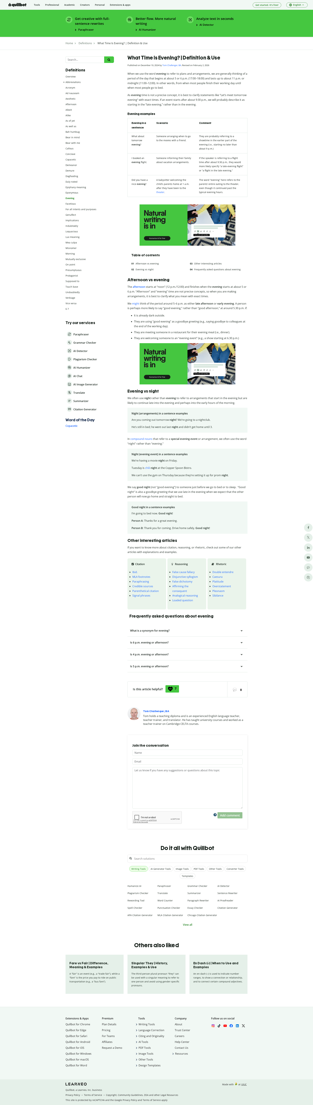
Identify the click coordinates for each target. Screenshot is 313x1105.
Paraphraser (164, 886)
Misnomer (71, 248)
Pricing (106, 1030)
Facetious (71, 203)
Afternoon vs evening (147, 263)
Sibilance (217, 595)
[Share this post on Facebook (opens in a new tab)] (308, 527)
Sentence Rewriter (227, 893)
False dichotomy (182, 581)
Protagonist (72, 275)
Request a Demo (112, 1048)
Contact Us (181, 1048)
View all (187, 924)
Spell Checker (134, 907)
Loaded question (182, 600)
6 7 (67, 308)
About (178, 1024)
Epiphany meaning (76, 187)
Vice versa (71, 303)
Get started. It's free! (266, 5)
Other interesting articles (208, 263)
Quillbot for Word (76, 1065)
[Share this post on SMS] (308, 567)
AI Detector (223, 886)
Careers (179, 1036)
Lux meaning (73, 237)
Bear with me (73, 142)
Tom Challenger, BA (171, 65)
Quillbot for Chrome (78, 1024)
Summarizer (194, 893)
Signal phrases (141, 595)
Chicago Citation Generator (202, 915)
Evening (70, 198)
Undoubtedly (73, 292)
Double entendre (222, 572)
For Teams (108, 1036)
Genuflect (71, 214)
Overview (71, 76)
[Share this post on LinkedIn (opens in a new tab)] (308, 547)
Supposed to (72, 281)
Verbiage (70, 297)
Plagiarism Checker (137, 893)
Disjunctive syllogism (185, 577)
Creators (85, 4)
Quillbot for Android (78, 1042)
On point (70, 264)
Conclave (70, 154)
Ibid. (135, 572)
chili (147, 468)
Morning (70, 253)
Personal (100, 4)
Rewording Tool (135, 900)
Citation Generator (227, 907)
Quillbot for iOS (75, 1048)
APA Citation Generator (140, 915)
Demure (70, 170)
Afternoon (71, 104)
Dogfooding (72, 176)
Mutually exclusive (76, 259)
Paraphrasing (140, 581)
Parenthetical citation (145, 591)
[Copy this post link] (308, 577)
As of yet (70, 120)
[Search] (109, 59)
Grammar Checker (197, 886)
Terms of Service (93, 1095)
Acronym (70, 87)
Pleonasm (218, 591)
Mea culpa (71, 242)
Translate (162, 893)
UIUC (244, 1084)
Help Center (182, 1042)
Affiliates (107, 1042)
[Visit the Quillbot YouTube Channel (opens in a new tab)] (308, 557)
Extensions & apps (120, 4)
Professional (52, 4)
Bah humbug (73, 131)
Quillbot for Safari (76, 1036)
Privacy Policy (73, 1095)
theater (160, 192)
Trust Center (182, 1030)
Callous (70, 148)
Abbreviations (73, 82)
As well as (71, 126)
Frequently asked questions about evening (217, 269)
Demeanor (71, 165)
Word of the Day (80, 420)
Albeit (69, 109)
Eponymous (72, 192)
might (135, 303)
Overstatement (221, 586)
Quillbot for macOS (77, 1059)
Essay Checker (195, 907)
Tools (37, 4)
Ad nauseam (72, 93)
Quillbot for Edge (76, 1030)
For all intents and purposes (81, 209)
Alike (68, 115)
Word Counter (165, 900)
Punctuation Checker (168, 907)
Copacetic (71, 159)
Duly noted (71, 181)
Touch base (72, 286)
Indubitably (72, 225)
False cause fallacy (183, 572)
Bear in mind (73, 137)
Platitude (218, 581)
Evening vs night (145, 269)
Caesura (217, 577)
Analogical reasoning (185, 595)
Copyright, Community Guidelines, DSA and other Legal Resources (142, 1095)
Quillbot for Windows (78, 1053)
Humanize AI (134, 886)
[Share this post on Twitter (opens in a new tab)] (308, 537)
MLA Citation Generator (170, 915)
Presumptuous (74, 270)
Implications (72, 220)
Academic (69, 4)
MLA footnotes (141, 577)
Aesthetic (71, 98)
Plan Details (109, 1024)
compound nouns (141, 439)
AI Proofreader (225, 900)
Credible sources (142, 586)
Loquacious (72, 231)
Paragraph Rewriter (198, 900)
